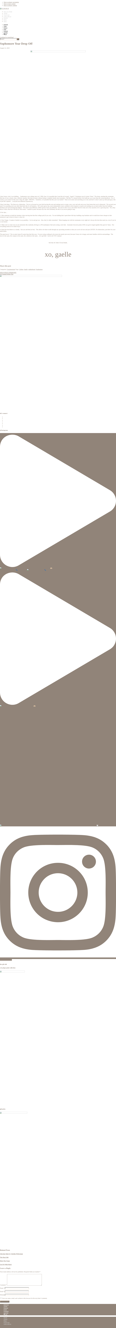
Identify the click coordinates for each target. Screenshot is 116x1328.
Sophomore (39, 269)
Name (2, 1288)
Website (2, 1295)
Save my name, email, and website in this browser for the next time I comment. (24, 1298)
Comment (3, 1285)
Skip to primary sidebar (10, 5)
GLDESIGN (14, 1327)
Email (2, 1291)
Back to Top (21, 1327)
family (26, 269)
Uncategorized (11, 269)
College (21, 269)
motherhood (31, 269)
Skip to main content (9, 4)
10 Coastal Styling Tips (6, 274)
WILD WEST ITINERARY (8, 272)
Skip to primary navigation (11, 2)
